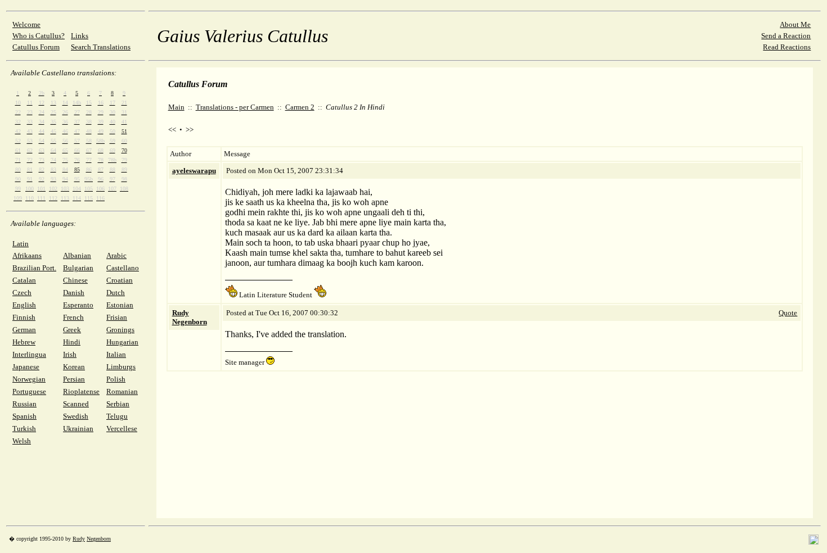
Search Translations (101, 47)
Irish (70, 354)
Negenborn (99, 539)
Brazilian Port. (34, 268)
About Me (795, 24)
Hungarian (122, 342)
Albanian (77, 255)
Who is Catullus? (38, 35)
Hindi (71, 342)
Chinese (75, 280)
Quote (788, 313)
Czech (22, 292)
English (24, 305)
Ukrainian (78, 428)
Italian (116, 354)
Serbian (117, 404)
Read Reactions (787, 47)
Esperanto (78, 305)
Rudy (79, 539)
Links (79, 35)
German (24, 329)
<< (172, 129)
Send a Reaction (786, 35)
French (73, 317)
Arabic (116, 255)
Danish (73, 292)
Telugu (117, 416)
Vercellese (121, 428)
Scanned (76, 404)
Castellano (122, 268)
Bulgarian (78, 268)
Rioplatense (81, 391)
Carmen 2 (299, 107)
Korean (74, 366)
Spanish (24, 416)
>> (190, 129)
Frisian (116, 317)
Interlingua (29, 354)
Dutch (115, 292)
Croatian (119, 280)
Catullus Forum (36, 47)
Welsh (21, 441)
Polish (115, 379)
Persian (74, 379)
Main (176, 107)
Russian (24, 404)
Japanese (25, 366)
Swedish (75, 416)
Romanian (122, 391)
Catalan (24, 280)
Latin (20, 243)
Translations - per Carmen (235, 107)
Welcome (26, 24)
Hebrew (23, 342)
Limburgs (121, 366)
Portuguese (29, 391)
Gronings (120, 329)
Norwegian (29, 379)
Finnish (23, 317)
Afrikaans (27, 255)
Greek (72, 329)
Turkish (24, 428)
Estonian (119, 305)
